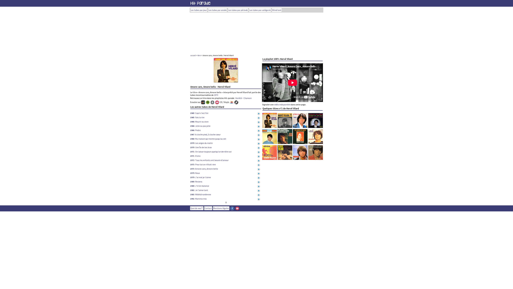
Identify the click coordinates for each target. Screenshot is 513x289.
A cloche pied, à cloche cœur (208, 134)
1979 (192, 173)
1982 (192, 190)
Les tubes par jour (199, 10)
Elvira (197, 156)
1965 (192, 113)
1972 (192, 160)
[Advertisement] (256, 32)
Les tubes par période (238, 10)
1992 (192, 198)
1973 (216, 95)
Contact (208, 208)
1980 (192, 181)
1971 (192, 151)
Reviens (198, 181)
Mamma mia (201, 198)
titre (199, 55)
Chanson (248, 98)
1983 (192, 194)
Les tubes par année (217, 10)
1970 (192, 143)
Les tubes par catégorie (260, 10)
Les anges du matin (204, 143)
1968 (192, 138)
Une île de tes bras (203, 147)
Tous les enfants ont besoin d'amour (212, 160)
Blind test (276, 10)
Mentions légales (221, 208)
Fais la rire (199, 117)
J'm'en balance (202, 186)
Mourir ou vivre (202, 121)
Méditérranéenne (203, 194)
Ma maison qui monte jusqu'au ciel (210, 138)
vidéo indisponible (282, 104)
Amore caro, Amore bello (206, 168)
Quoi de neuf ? (196, 208)
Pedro (198, 130)
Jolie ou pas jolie (202, 126)
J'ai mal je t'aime (203, 177)
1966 (192, 121)
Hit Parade (200, 3)
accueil (193, 55)
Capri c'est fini (201, 113)
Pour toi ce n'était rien (205, 164)
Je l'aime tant (201, 190)
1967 (192, 134)
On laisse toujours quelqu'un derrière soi (213, 151)
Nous (197, 173)
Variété (238, 98)
